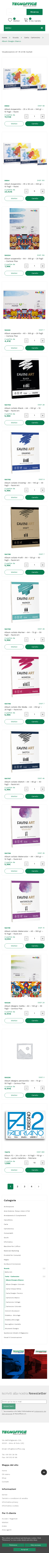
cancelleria (8, 1220)
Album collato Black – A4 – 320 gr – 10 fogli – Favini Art (22, 409)
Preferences (13, 1545)
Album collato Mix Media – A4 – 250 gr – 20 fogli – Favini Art (23, 708)
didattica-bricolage (12, 1320)
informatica (8, 1242)
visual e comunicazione (13, 1337)
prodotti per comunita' (12, 1255)
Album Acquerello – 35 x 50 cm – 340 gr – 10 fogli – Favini (24, 185)
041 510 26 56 (11, 1455)
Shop (4, 1478)
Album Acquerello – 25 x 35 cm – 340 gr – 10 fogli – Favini (24, 110)
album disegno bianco (15, 1280)
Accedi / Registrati (9, 1519)
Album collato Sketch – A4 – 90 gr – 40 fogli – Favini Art (23, 783)
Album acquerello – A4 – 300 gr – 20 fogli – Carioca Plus (24, 260)
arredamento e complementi (15, 1215)
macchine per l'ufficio (12, 1246)
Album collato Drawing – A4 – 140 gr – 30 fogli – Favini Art (24, 484)
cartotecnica (9, 1229)
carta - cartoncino (32, 37)
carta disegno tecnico (14, 1293)
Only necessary (36, 1545)
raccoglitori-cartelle (13, 1324)
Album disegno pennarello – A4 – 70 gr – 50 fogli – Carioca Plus (24, 1082)
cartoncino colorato (13, 1306)
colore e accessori (12, 1311)
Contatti (5, 1482)
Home (4, 37)
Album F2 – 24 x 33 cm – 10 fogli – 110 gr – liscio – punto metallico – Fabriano (24, 1156)
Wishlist (5, 1522)
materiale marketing (11, 1251)
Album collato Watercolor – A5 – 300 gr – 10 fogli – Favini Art (24, 932)
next (38, 1186)
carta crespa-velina (13, 1289)
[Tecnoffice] (24, 4)
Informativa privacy (10, 1502)
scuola (15, 37)
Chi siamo (6, 1474)
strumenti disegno (12, 1328)
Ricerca (35, 12)
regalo (6, 1260)
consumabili (8, 1233)
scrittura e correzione (12, 1264)
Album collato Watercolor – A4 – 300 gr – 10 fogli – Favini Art (24, 857)
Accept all (24, 1549)
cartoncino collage (13, 1302)
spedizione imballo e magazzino (16, 1333)
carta (6, 1224)
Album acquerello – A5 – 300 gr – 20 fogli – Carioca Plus (24, 334)
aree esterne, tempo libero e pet (17, 1211)
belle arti (8, 1272)
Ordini (4, 1526)
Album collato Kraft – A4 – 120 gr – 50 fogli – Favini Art (22, 558)
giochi (6, 1237)
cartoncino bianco (13, 1298)
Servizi (4, 1495)
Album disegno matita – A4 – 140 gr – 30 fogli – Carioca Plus (23, 1007)
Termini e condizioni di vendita (15, 1498)
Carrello (35, 124)
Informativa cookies (10, 1506)
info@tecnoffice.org (16, 1449)
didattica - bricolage (12, 1315)
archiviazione (9, 1207)
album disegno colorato (15, 1284)
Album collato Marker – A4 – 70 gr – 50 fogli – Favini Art (23, 633)
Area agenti (6, 1530)
